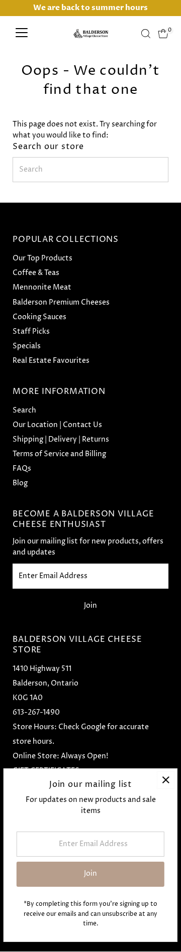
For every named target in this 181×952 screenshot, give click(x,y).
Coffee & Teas (36, 273)
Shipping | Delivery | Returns (61, 439)
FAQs (22, 468)
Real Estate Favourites (51, 360)
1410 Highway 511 (42, 668)
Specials (27, 346)
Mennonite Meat (42, 287)
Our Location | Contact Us (57, 425)
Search (24, 410)
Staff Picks (31, 331)
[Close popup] (165, 780)
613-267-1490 (36, 712)
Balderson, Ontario (45, 683)
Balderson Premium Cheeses (61, 302)
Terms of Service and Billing (59, 454)
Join (90, 605)
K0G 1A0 (28, 698)
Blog (20, 483)
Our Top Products (42, 258)
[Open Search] (145, 33)
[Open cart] (163, 33)
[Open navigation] (22, 33)
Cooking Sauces (39, 317)
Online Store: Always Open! (60, 756)
